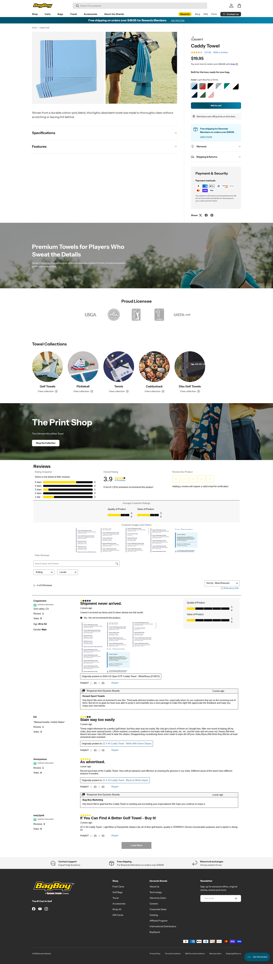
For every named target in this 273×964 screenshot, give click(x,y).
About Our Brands (114, 14)
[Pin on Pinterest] (212, 215)
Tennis (118, 386)
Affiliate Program (159, 920)
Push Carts (118, 886)
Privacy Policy (155, 953)
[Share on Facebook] (206, 215)
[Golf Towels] (47, 366)
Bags (60, 14)
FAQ (205, 14)
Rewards (185, 14)
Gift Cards (117, 915)
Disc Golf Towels (190, 386)
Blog (197, 14)
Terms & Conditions (173, 953)
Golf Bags (117, 892)
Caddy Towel (44, 28)
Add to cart (216, 105)
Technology (156, 892)
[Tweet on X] (200, 215)
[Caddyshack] (154, 366)
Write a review (220, 52)
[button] (239, 6)
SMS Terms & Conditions (195, 953)
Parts (214, 14)
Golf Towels (47, 386)
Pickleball (83, 386)
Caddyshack (154, 386)
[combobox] (140, 6)
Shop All (116, 909)
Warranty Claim (158, 897)
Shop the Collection (45, 443)
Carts (48, 14)
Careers (154, 903)
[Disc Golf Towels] (189, 366)
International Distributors (163, 926)
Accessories (90, 14)
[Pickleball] (83, 366)
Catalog (154, 915)
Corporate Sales (158, 909)
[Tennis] (118, 366)
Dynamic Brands (44, 953)
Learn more (206, 136)
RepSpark (155, 932)
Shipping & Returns (233, 953)
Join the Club (178, 20)
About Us (154, 886)
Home (34, 28)
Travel (73, 14)
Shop (35, 14)
